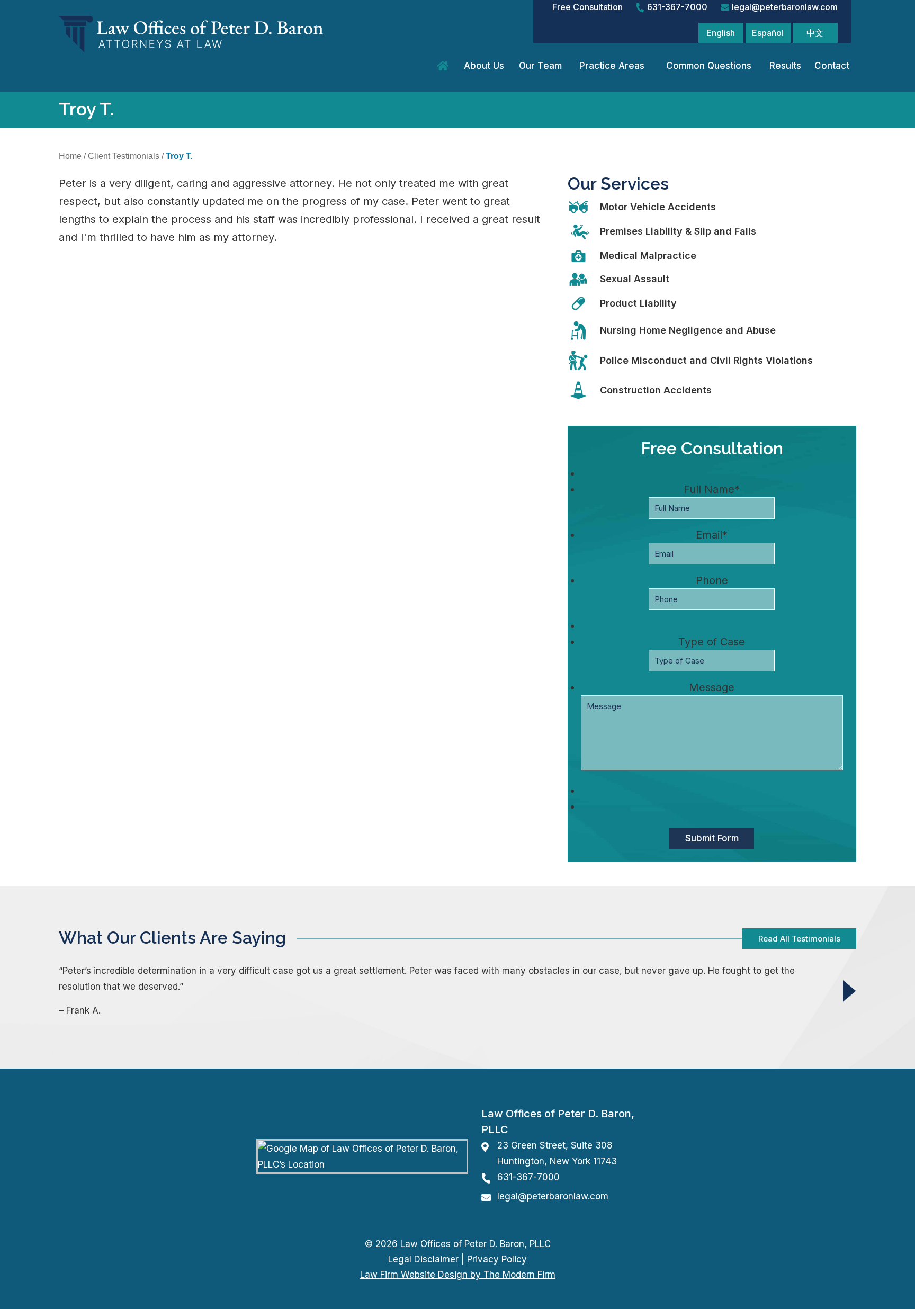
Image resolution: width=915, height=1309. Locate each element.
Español (768, 33)
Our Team (540, 65)
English (720, 33)
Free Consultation (587, 7)
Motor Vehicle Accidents (658, 206)
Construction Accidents (656, 390)
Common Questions (708, 65)
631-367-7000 (677, 7)
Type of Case (711, 641)
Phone (712, 580)
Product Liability (638, 303)
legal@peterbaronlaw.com (785, 7)
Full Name (712, 489)
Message (711, 687)
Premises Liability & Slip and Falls (678, 231)
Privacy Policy (497, 1259)
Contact (831, 65)
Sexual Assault (634, 278)
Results (785, 65)
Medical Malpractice (648, 255)
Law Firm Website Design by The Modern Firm (457, 1274)
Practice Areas (611, 65)
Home (445, 66)
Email (712, 534)
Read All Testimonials (799, 939)
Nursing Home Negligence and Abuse (688, 330)
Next (849, 990)
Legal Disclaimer (423, 1259)
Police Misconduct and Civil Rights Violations (706, 360)
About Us (484, 65)
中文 (814, 33)
